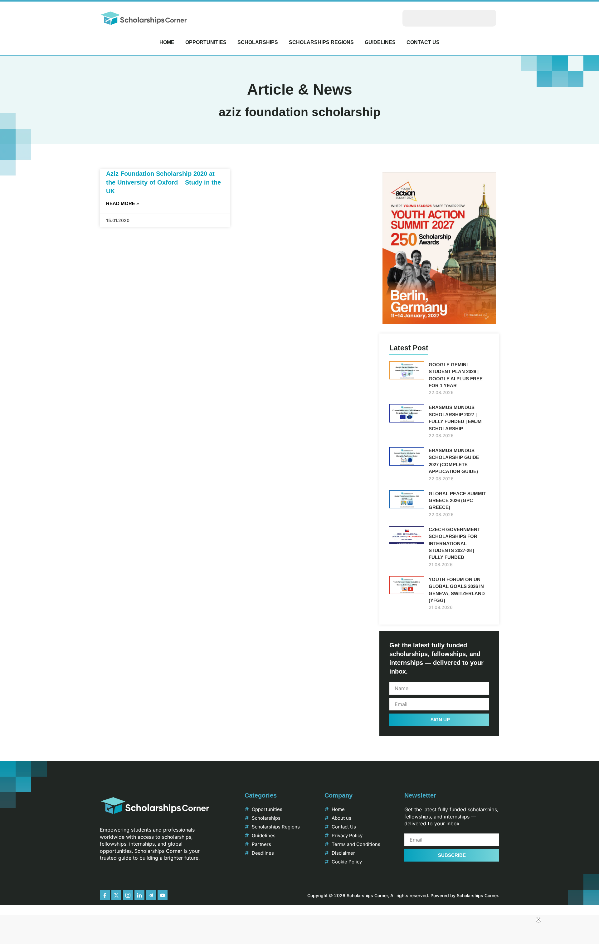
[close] (538, 919)
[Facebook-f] (105, 895)
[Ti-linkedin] (139, 895)
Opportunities (205, 42)
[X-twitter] (116, 895)
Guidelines (380, 42)
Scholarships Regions (321, 42)
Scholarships (257, 42)
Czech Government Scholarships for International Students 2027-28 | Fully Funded (454, 543)
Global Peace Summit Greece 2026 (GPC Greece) (457, 500)
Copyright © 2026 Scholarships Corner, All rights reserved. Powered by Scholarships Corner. (403, 895)
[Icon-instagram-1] (128, 895)
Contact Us (423, 42)
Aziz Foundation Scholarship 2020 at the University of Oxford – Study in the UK (163, 182)
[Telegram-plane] (151, 895)
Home (166, 42)
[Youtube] (163, 895)
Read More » (122, 203)
